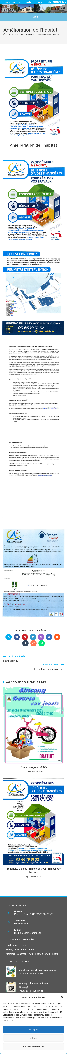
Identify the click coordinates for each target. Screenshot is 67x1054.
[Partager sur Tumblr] (25, 643)
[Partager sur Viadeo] (33, 643)
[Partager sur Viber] (41, 637)
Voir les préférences (33, 1046)
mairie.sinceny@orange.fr (27, 933)
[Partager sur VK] (49, 637)
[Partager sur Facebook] (17, 637)
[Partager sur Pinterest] (25, 637)
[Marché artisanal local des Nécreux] (11, 971)
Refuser (34, 1038)
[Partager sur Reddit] (57, 637)
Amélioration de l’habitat (48, 34)
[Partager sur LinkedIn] (33, 637)
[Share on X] (8, 637)
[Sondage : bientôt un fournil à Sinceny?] (11, 987)
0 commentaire (36, 974)
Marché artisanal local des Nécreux (38, 970)
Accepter (33, 1029)
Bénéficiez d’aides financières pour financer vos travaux (34, 870)
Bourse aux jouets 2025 (33, 767)
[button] (62, 997)
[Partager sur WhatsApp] (41, 643)
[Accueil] (4, 34)
